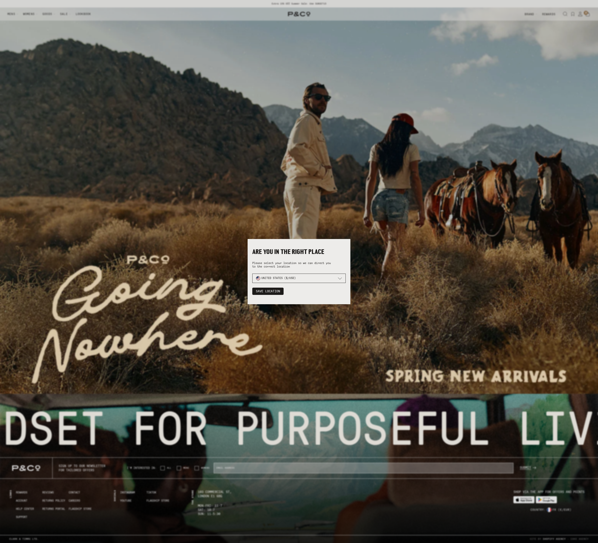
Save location (268, 291)
